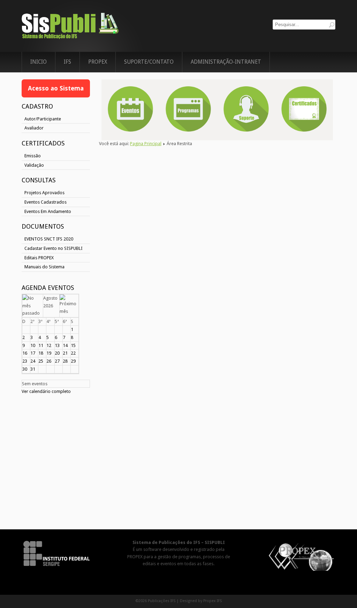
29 (73, 361)
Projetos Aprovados (44, 192)
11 (40, 345)
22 (73, 353)
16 (24, 353)
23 (24, 361)
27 (57, 361)
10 (32, 345)
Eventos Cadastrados (45, 202)
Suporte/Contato (149, 62)
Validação (34, 165)
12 (48, 345)
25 (40, 361)
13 (57, 345)
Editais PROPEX (39, 257)
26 (48, 361)
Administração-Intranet (226, 62)
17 (32, 353)
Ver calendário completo (46, 391)
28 (65, 361)
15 (73, 345)
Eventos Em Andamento (47, 211)
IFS (67, 62)
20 (57, 353)
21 (65, 353)
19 (48, 353)
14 (65, 345)
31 (32, 369)
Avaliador (34, 128)
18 (40, 353)
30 (24, 369)
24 (32, 361)
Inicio (38, 62)
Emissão (32, 155)
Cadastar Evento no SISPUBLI (53, 248)
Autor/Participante (42, 118)
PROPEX (97, 62)
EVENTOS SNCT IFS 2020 (48, 239)
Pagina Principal (145, 143)
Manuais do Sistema (44, 266)
